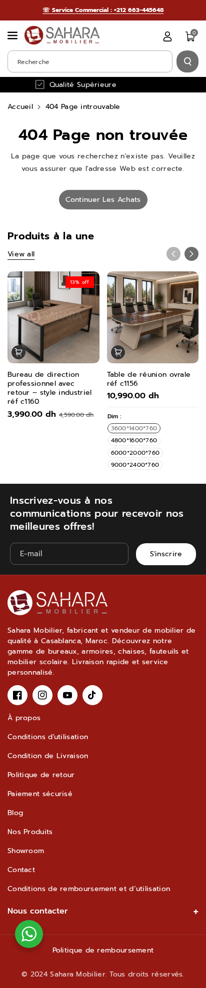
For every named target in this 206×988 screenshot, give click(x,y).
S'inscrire (166, 554)
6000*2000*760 (135, 452)
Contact (21, 870)
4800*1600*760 (134, 440)
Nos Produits (30, 832)
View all (21, 254)
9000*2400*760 (135, 464)
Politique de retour (41, 775)
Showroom (26, 851)
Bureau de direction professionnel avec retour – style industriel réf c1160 (50, 388)
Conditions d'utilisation (48, 737)
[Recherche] (187, 61)
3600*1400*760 (134, 428)
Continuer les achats (103, 199)
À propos (24, 718)
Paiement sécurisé (40, 794)
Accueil (20, 106)
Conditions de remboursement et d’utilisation (89, 889)
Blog (15, 813)
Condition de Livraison (48, 756)
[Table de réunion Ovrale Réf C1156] (153, 317)
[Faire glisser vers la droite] (191, 254)
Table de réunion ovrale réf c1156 (149, 379)
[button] (14, 35)
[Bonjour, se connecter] (167, 36)
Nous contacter (38, 911)
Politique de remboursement (103, 950)
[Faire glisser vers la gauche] (173, 254)
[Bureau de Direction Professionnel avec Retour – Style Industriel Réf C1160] (54, 317)
